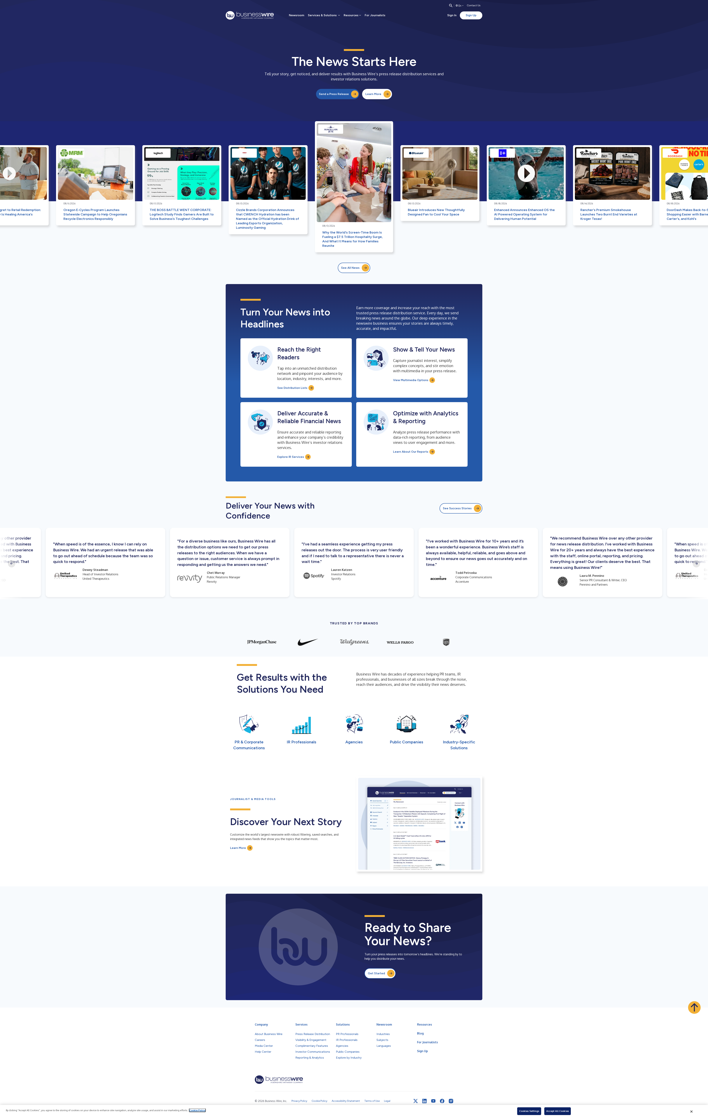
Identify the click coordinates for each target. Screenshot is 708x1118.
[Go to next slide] (696, 563)
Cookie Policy (197, 1110)
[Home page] (250, 15)
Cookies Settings (529, 1111)
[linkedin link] (424, 1101)
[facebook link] (442, 1101)
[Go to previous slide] (11, 563)
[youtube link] (433, 1101)
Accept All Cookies (557, 1111)
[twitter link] (415, 1101)
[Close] (691, 1111)
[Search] (450, 5)
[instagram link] (451, 1101)
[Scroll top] (694, 1007)
